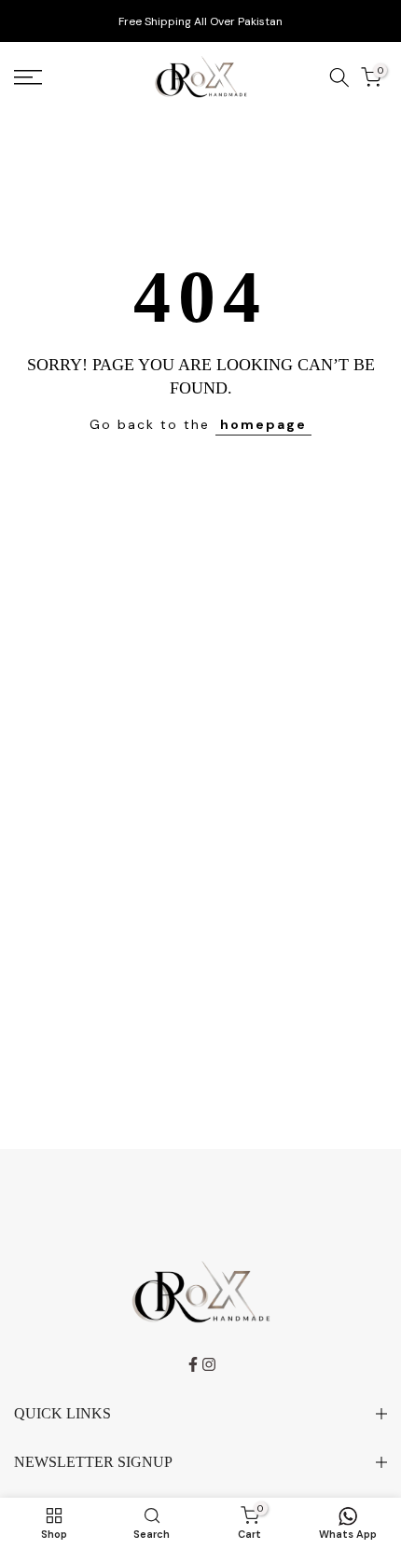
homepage (263, 424)
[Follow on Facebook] (193, 1364)
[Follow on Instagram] (208, 1364)
